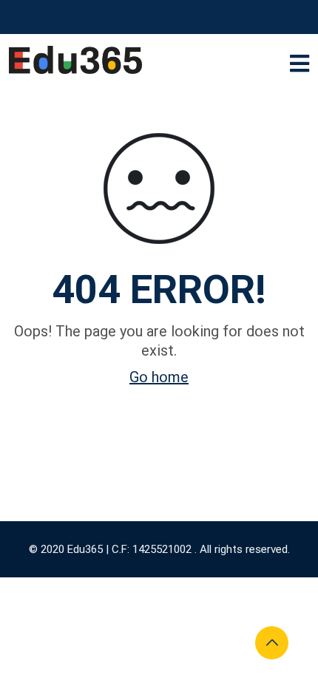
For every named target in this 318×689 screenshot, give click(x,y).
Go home (159, 377)
